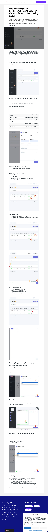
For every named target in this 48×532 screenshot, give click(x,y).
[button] (46, 514)
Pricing (17, 2)
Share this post (12, 25)
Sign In (28, 2)
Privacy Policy (35, 530)
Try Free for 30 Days (41, 2)
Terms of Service (39, 530)
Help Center (23, 2)
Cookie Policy (30, 530)
